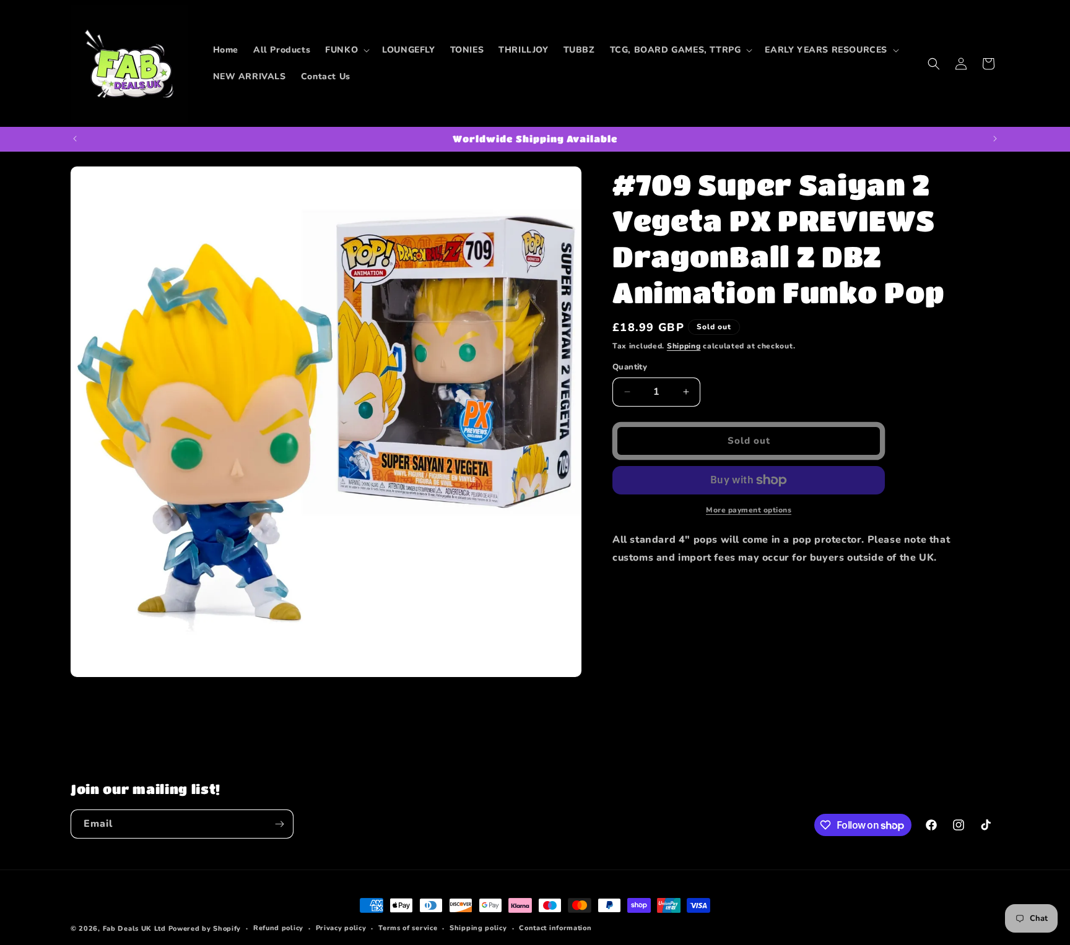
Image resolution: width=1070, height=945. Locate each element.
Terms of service (407, 928)
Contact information (555, 928)
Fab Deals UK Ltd (134, 928)
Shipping (684, 346)
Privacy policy (341, 928)
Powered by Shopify (204, 928)
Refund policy (278, 928)
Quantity (629, 367)
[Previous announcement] (75, 138)
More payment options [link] (748, 510)
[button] (346, 50)
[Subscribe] (279, 824)
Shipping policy (478, 928)
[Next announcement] (995, 138)
